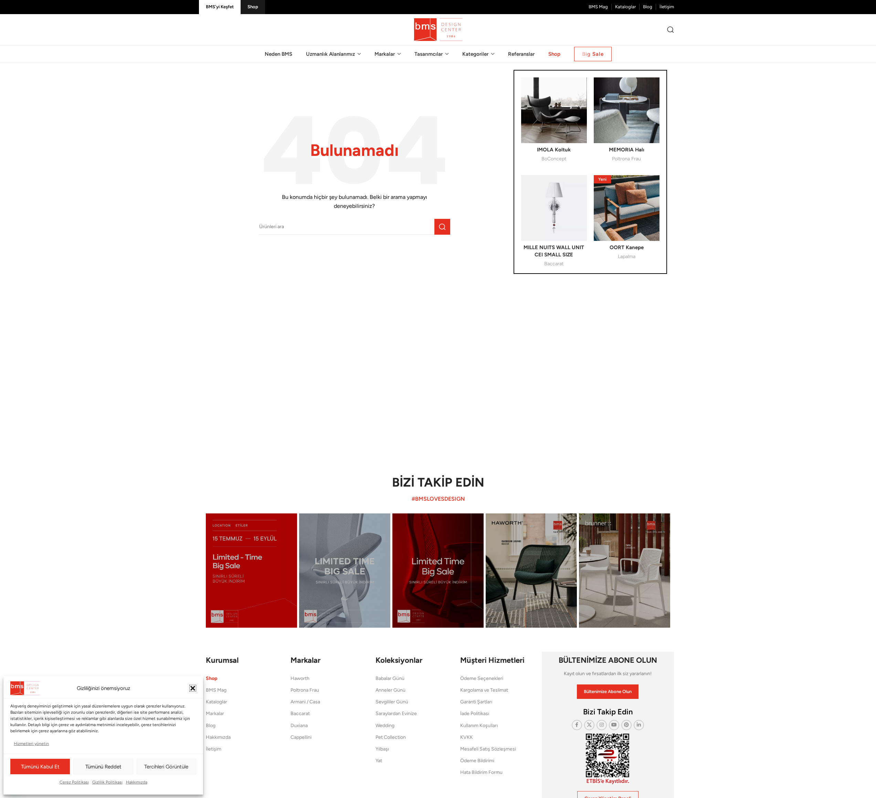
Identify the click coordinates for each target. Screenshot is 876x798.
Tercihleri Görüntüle (166, 767)
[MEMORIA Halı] (626, 110)
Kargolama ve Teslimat (484, 690)
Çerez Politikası (74, 782)
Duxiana (299, 725)
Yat (379, 761)
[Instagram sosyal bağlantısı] (602, 725)
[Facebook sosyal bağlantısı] (577, 725)
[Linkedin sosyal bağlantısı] (639, 725)
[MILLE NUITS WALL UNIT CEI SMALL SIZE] (554, 208)
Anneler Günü (390, 690)
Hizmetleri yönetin (31, 743)
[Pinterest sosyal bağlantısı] (626, 725)
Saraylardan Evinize (396, 713)
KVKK (466, 737)
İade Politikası (474, 713)
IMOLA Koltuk (554, 150)
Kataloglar (216, 702)
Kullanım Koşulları (479, 725)
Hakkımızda (136, 782)
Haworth (300, 678)
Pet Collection (391, 737)
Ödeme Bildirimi (477, 761)
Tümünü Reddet (103, 767)
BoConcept (553, 159)
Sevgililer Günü (392, 702)
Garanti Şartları (476, 702)
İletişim (213, 749)
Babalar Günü (390, 678)
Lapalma (626, 256)
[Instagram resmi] (251, 570)
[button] (192, 688)
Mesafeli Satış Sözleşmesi (488, 749)
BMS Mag (216, 690)
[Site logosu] (438, 29)
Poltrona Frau (626, 159)
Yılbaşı (382, 749)
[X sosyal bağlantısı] (589, 725)
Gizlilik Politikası (107, 782)
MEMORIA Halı (626, 150)
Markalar (215, 713)
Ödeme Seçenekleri (481, 678)
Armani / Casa (305, 702)
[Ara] (670, 29)
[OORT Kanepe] (626, 208)
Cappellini (301, 737)
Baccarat (553, 263)
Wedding (385, 725)
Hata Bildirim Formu (481, 772)
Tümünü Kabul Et (40, 767)
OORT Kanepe (627, 247)
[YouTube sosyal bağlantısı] (614, 725)
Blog (210, 725)
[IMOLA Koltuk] (554, 110)
